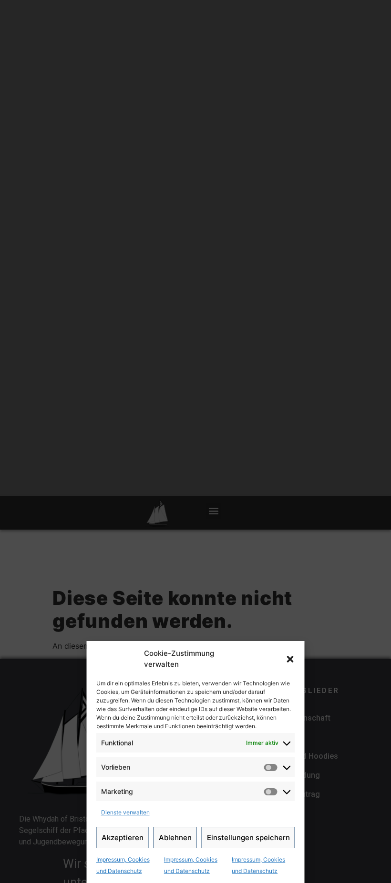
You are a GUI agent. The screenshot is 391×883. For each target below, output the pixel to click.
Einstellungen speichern (248, 837)
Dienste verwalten (125, 812)
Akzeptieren (123, 837)
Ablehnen (175, 837)
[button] (290, 659)
